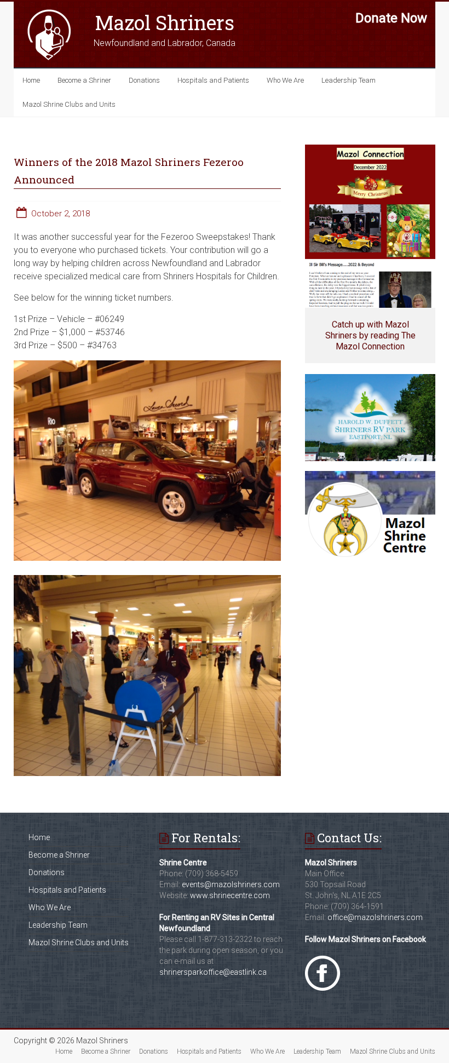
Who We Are (285, 80)
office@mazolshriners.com (375, 917)
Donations (144, 80)
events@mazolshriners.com (231, 884)
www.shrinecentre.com (230, 895)
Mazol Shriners (164, 22)
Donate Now (391, 18)
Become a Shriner (84, 80)
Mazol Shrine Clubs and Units (69, 104)
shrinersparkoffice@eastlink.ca (213, 972)
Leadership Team (348, 80)
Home (31, 80)
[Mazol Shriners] (49, 12)
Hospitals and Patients (213, 80)
